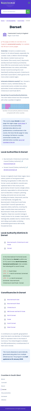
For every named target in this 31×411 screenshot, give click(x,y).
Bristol (3, 379)
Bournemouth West (13, 304)
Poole (9, 319)
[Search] (28, 12)
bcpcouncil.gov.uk (9, 164)
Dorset (9, 248)
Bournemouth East (13, 300)
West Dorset (11, 327)
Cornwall (3, 382)
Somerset (4, 396)
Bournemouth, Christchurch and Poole (17, 243)
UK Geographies (11, 20)
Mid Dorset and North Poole (16, 311)
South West (21, 20)
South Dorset (11, 323)
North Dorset (11, 315)
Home (2, 20)
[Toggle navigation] (29, 3)
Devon (3, 386)
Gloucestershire (6, 393)
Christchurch (11, 307)
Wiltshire (3, 400)
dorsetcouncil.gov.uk (10, 170)
